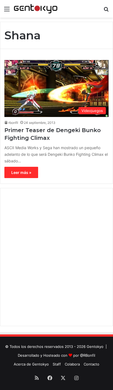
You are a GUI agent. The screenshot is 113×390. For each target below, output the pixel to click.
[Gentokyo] (36, 9)
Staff (57, 364)
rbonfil (13, 123)
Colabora (72, 364)
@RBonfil (87, 355)
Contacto (91, 364)
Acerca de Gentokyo (31, 364)
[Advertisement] (56, 257)
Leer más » (21, 172)
